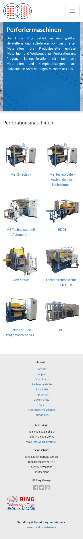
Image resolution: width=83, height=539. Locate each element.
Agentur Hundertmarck (41, 527)
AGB (41, 405)
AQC (62, 330)
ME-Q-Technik (21, 174)
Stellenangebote (41, 384)
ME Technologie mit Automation (20, 232)
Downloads (41, 379)
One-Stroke (21, 280)
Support (41, 374)
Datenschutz (41, 399)
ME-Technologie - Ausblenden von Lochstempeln (62, 180)
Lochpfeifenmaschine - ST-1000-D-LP (62, 282)
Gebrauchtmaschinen (41, 410)
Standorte (41, 389)
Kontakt (41, 369)
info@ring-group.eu (45, 442)
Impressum (41, 394)
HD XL (62, 230)
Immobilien (41, 415)
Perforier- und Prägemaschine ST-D (20, 332)
